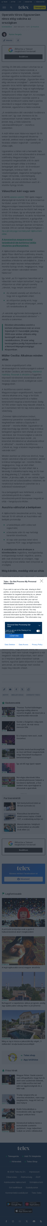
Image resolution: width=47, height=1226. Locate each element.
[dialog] (23, 613)
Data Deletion (10, 644)
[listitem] (22, 625)
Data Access (23, 644)
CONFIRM (14, 636)
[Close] (42, 581)
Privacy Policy (37, 644)
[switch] (38, 631)
